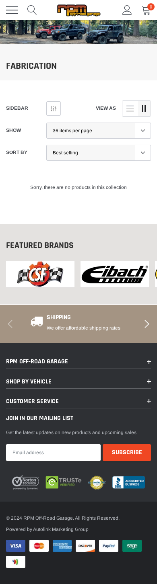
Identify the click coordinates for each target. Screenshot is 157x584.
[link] (40, 274)
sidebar (17, 108)
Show (13, 130)
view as (106, 108)
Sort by (16, 152)
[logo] (78, 10)
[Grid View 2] (144, 108)
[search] (32, 10)
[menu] (12, 10)
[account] (127, 10)
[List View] (130, 108)
